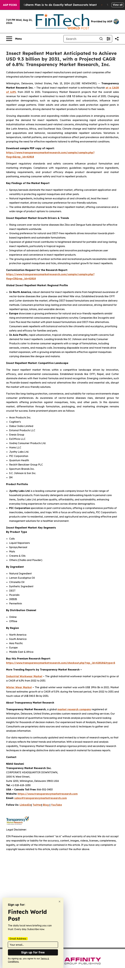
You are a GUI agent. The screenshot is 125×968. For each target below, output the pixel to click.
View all (117, 4)
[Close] (59, 901)
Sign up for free (33, 952)
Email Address (17, 938)
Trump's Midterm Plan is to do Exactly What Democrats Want (53, 5)
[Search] (101, 38)
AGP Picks (10, 4)
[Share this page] (117, 39)
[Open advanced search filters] (108, 38)
